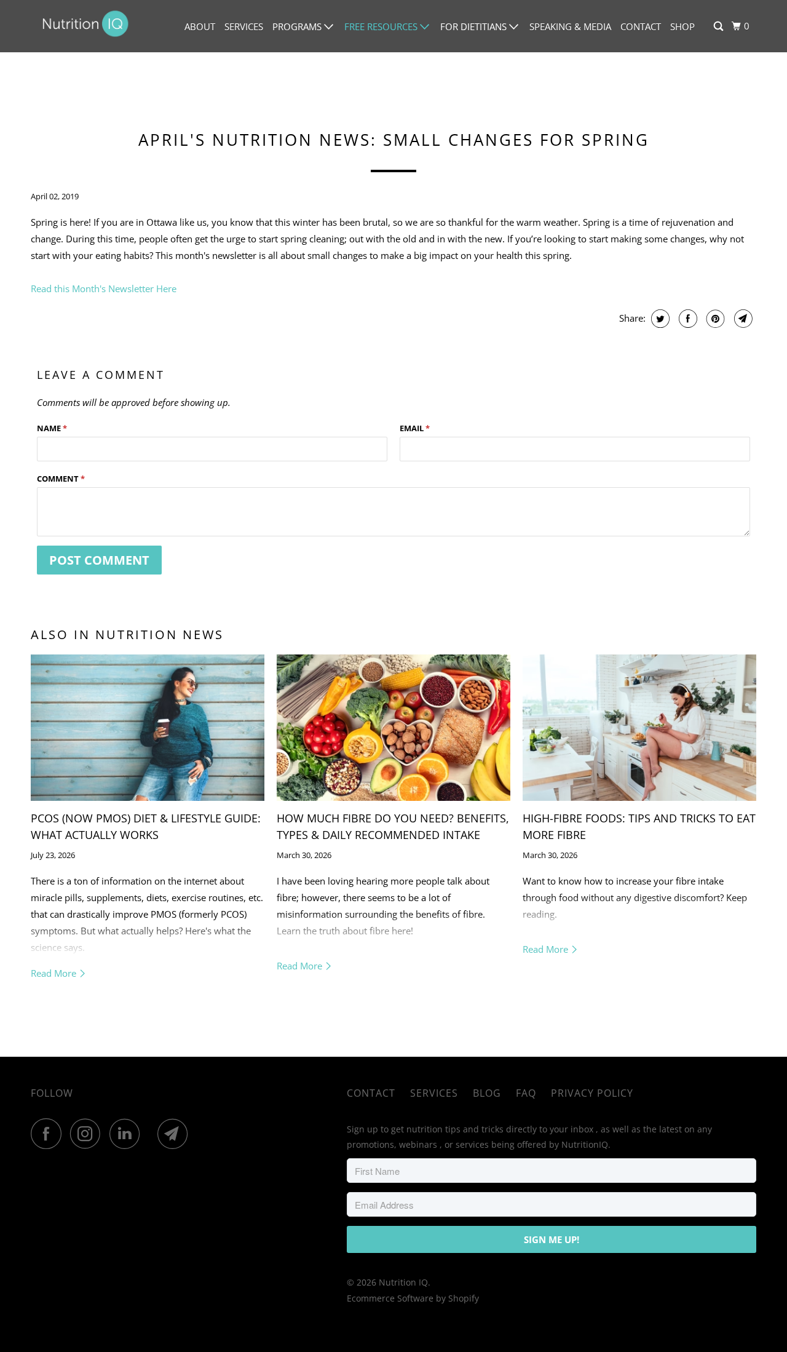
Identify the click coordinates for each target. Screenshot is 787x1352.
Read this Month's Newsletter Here (103, 288)
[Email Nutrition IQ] (175, 1133)
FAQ (526, 1093)
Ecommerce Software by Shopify (413, 1298)
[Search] (719, 26)
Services (243, 26)
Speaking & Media (570, 26)
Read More (55, 973)
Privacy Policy (592, 1093)
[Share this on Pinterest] (714, 318)
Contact (640, 26)
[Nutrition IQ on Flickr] (152, 1133)
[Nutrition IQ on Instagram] (88, 1133)
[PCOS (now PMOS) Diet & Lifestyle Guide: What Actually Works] (147, 727)
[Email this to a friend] (742, 318)
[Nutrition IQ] (86, 26)
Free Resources (382, 26)
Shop (682, 26)
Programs (298, 26)
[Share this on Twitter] (659, 318)
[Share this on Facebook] (686, 318)
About (199, 26)
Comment (61, 478)
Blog (487, 1093)
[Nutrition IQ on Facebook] (49, 1133)
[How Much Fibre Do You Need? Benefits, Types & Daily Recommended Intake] (393, 727)
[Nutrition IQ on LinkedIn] (127, 1133)
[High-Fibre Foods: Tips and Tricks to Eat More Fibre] (639, 727)
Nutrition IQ (403, 1282)
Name (52, 428)
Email (415, 428)
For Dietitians (474, 26)
